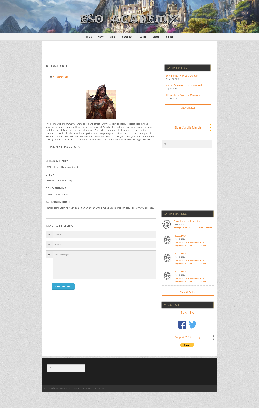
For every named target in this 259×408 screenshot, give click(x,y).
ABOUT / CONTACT (83, 388)
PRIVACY (68, 388)
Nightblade (192, 228)
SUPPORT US (101, 388)
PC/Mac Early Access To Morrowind (183, 94)
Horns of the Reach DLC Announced (184, 85)
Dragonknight (193, 242)
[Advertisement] (129, 50)
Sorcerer (201, 228)
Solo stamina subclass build (188, 221)
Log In (187, 313)
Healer (203, 242)
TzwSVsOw (180, 235)
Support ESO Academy (187, 337)
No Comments (60, 76)
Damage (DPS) (180, 228)
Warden (203, 246)
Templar (208, 228)
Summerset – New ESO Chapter (182, 75)
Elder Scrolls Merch (187, 127)
